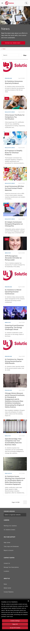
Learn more (10, 616)
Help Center (7, 542)
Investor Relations (8, 592)
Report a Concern (8, 550)
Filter (24, 55)
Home (4, 48)
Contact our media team (12, 43)
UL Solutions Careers (9, 529)
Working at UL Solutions (10, 525)
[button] (2, 3)
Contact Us (7, 563)
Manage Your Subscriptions (11, 567)
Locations (6, 571)
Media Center (7, 588)
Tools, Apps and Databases (11, 546)
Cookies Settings (15, 620)
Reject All (15, 624)
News (5, 584)
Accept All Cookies (15, 627)
